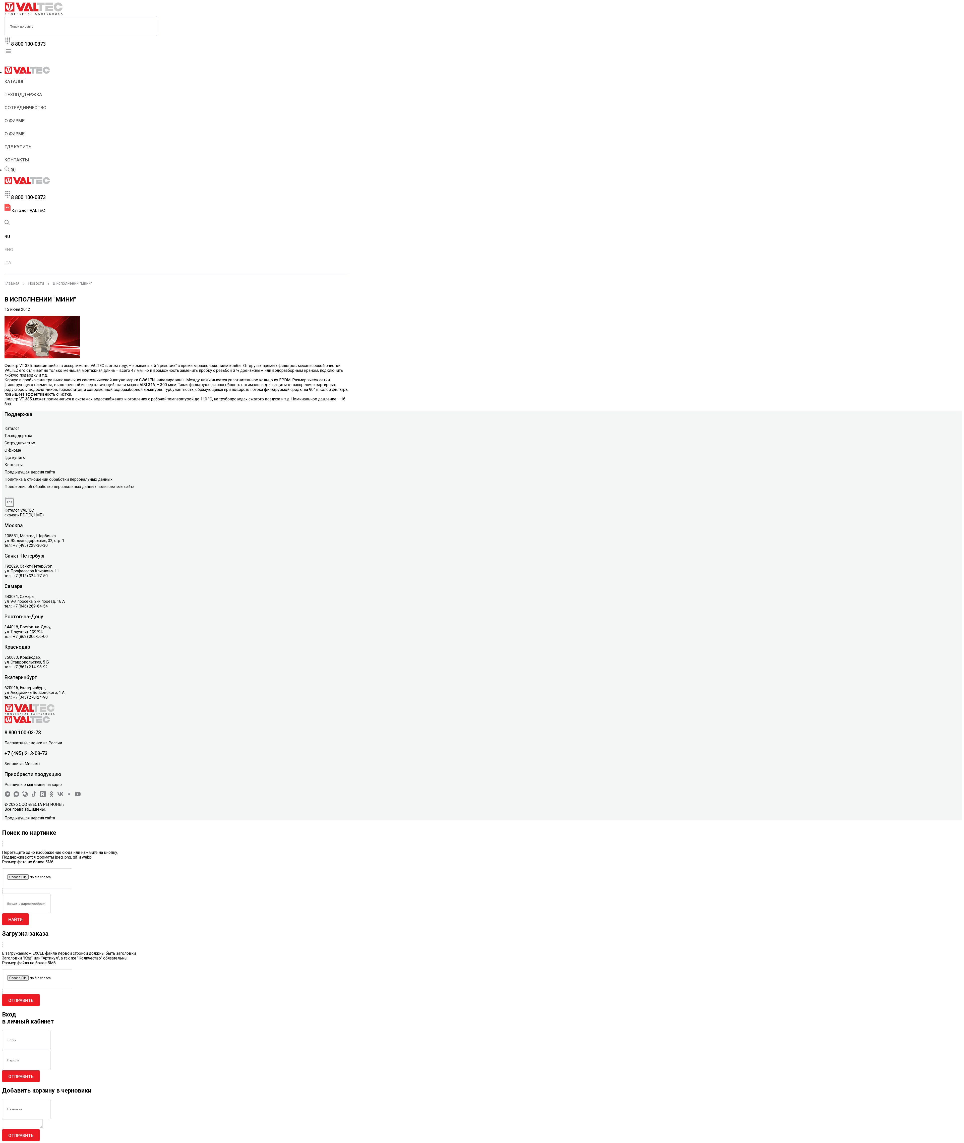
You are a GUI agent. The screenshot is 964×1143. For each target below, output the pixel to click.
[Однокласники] (51, 795)
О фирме (15, 120)
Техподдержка (23, 94)
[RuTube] (43, 795)
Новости (36, 283)
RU (13, 170)
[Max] (16, 795)
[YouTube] (78, 795)
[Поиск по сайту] (7, 170)
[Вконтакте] (60, 795)
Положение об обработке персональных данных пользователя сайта (69, 486)
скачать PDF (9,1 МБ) (24, 515)
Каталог (15, 81)
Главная (12, 283)
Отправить (21, 1000)
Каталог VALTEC (28, 210)
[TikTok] (34, 795)
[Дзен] (69, 795)
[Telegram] (8, 795)
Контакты (17, 159)
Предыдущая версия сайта (30, 472)
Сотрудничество (25, 107)
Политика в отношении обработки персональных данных (58, 479)
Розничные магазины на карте (33, 784)
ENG (9, 249)
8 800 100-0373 (28, 44)
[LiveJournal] (25, 795)
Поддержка (18, 414)
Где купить (18, 146)
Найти (15, 919)
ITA (8, 262)
